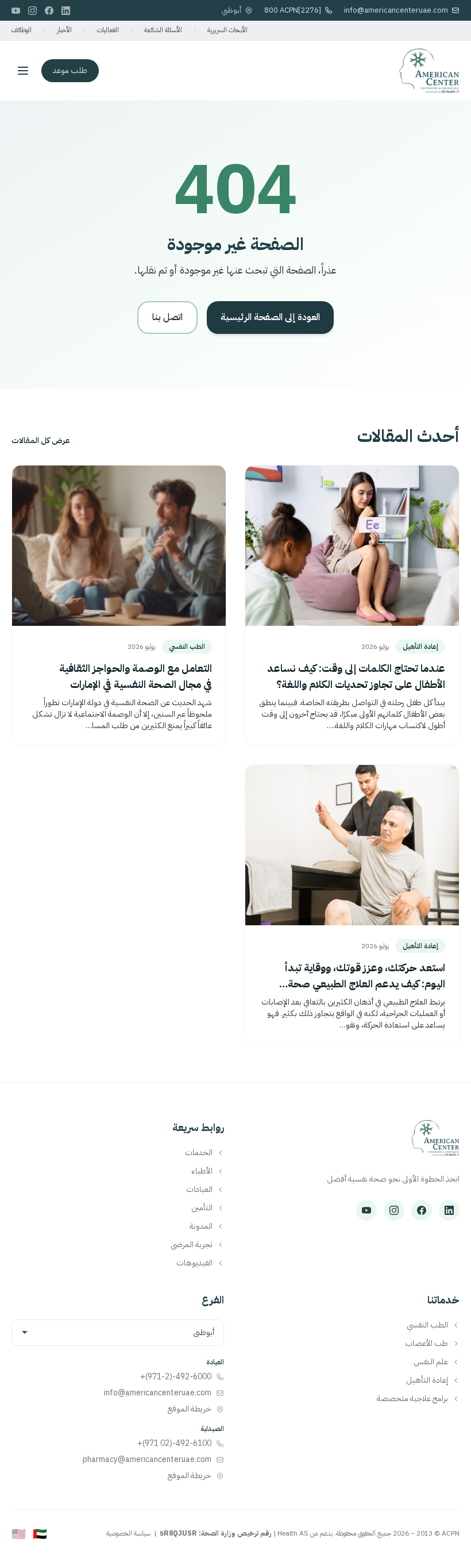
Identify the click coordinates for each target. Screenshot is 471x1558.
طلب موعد (70, 70)
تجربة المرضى (192, 1245)
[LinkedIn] (65, 10)
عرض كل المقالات (40, 441)
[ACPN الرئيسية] (435, 1144)
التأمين (202, 1208)
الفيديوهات (194, 1263)
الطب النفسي (427, 1325)
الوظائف (21, 30)
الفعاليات (108, 30)
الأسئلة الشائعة (163, 30)
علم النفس (431, 1362)
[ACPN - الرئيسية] (429, 71)
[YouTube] (15, 10)
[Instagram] (32, 10)
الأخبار (64, 30)
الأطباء (202, 1171)
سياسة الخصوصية (128, 1533)
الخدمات (199, 1153)
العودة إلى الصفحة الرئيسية (270, 317)
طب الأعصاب (426, 1343)
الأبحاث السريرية (227, 30)
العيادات (199, 1189)
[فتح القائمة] (22, 70)
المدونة (201, 1226)
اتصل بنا (167, 317)
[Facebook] (49, 10)
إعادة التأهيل (427, 1380)
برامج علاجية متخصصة (412, 1399)
